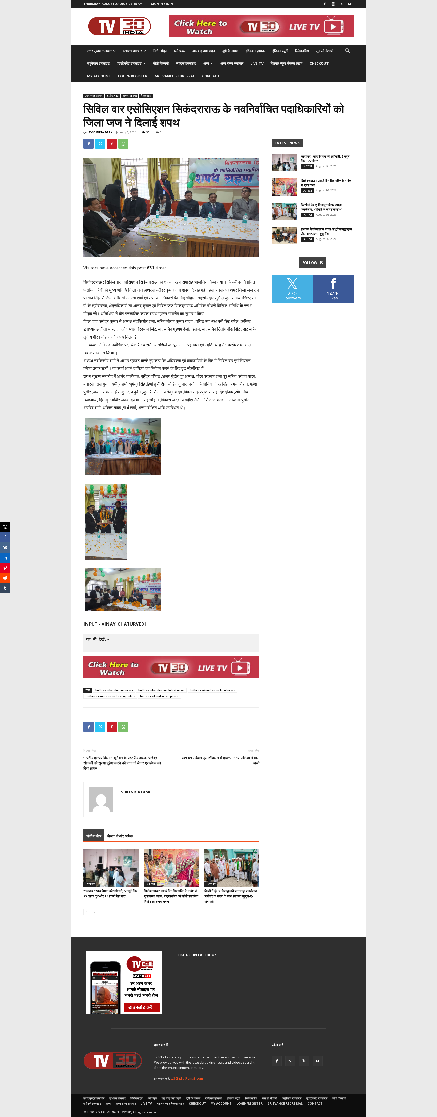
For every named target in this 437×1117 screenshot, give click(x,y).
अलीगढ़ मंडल (113, 95)
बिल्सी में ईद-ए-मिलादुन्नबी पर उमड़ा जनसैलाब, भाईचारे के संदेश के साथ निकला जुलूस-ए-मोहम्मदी (231, 896)
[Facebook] (325, 4)
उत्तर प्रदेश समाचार (99, 50)
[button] (347, 51)
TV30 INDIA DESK (100, 132)
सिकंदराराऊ (146, 95)
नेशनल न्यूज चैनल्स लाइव (286, 63)
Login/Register (132, 76)
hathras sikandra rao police (159, 696)
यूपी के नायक (230, 50)
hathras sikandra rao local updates (110, 696)
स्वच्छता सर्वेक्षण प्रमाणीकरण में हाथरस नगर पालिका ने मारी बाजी (220, 760)
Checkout (319, 63)
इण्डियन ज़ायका (255, 50)
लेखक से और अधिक (120, 836)
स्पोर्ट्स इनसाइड (186, 63)
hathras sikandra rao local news (212, 690)
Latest (90, 884)
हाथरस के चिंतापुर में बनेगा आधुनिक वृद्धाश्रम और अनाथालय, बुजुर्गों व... (326, 231)
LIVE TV (257, 63)
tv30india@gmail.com (187, 1078)
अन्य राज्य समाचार (231, 63)
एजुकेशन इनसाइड (98, 63)
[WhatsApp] (123, 144)
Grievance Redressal (175, 76)
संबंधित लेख (93, 836)
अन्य (206, 63)
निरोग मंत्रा (160, 50)
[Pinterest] (112, 144)
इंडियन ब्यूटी (280, 50)
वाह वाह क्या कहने (203, 50)
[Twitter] (341, 4)
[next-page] (95, 912)
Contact (211, 76)
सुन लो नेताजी (324, 50)
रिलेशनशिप (302, 50)
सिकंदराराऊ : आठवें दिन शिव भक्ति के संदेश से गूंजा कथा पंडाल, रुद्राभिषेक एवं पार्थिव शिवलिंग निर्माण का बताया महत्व (171, 896)
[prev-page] (86, 912)
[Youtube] (350, 4)
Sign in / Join (162, 4)
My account (99, 76)
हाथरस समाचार (132, 50)
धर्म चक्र (179, 50)
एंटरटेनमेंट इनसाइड (129, 63)
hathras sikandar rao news (114, 690)
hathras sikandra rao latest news (161, 690)
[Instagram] (333, 4)
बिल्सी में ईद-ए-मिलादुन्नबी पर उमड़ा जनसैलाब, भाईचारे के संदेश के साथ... (323, 207)
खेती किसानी (161, 63)
